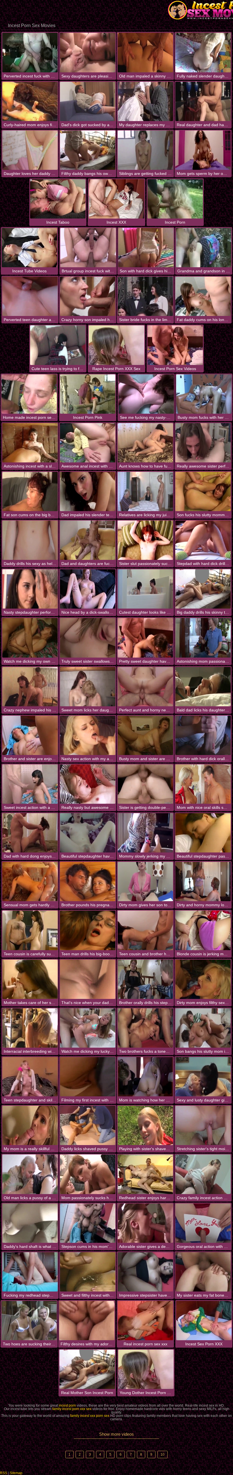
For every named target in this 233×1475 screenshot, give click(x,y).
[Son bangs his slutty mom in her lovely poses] (203, 1028)
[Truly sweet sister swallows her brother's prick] (87, 637)
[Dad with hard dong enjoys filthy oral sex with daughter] (30, 832)
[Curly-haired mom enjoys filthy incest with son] (30, 101)
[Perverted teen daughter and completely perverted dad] (30, 296)
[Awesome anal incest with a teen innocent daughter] (87, 442)
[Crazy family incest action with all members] (203, 1174)
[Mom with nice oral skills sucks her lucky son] (203, 784)
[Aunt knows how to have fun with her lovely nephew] (145, 442)
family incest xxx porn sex (89, 1416)
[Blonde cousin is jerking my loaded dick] (203, 930)
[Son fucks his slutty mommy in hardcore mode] (203, 491)
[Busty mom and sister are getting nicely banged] (145, 735)
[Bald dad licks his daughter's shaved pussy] (203, 686)
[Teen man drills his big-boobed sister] (87, 930)
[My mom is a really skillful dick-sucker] (30, 1125)
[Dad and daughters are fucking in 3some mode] (87, 540)
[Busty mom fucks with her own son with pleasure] (204, 394)
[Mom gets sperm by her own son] (203, 150)
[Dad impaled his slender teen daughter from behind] (87, 491)
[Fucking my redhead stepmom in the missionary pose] (30, 1272)
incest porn (67, 1405)
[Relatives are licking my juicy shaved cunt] (145, 491)
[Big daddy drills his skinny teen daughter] (203, 589)
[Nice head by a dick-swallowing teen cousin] (87, 589)
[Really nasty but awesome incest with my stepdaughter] (87, 784)
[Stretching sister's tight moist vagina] (203, 1125)
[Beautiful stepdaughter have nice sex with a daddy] (87, 832)
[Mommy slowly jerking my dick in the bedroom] (145, 832)
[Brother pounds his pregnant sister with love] (87, 881)
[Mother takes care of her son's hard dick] (30, 979)
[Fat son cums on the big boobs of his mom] (30, 491)
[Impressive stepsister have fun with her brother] (145, 1272)
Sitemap (16, 1473)
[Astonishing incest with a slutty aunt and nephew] (30, 442)
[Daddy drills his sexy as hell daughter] (30, 540)
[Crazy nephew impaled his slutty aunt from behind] (30, 686)
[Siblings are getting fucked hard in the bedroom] (145, 150)
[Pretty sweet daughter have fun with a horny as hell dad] (145, 637)
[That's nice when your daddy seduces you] (87, 979)
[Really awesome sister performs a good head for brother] (203, 442)
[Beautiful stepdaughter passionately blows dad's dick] (203, 832)
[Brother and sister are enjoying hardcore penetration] (30, 735)
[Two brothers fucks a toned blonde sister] (145, 1028)
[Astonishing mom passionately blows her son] (203, 637)
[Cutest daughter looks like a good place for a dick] (145, 589)
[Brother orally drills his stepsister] (145, 979)
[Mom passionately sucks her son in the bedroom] (87, 1174)
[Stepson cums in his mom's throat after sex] (87, 1223)
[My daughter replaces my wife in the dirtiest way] (145, 101)
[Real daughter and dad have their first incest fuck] (203, 101)
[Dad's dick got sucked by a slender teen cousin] (87, 101)
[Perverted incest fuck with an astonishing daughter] (30, 52)
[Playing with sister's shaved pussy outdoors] (145, 1125)
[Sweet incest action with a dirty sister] (30, 784)
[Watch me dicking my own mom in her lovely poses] (30, 637)
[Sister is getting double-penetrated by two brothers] (145, 784)
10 (163, 1454)
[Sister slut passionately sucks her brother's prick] (145, 540)
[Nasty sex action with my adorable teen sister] (87, 735)
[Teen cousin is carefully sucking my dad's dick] (30, 930)
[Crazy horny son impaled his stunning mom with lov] (87, 296)
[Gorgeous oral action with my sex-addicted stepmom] (203, 1223)
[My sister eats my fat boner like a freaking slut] (203, 1272)
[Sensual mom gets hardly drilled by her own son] (30, 881)
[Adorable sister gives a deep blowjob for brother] (145, 1223)
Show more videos (116, 1434)
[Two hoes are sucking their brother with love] (29, 1320)
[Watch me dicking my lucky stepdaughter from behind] (87, 1028)
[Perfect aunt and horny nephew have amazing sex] (145, 686)
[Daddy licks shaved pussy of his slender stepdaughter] (87, 1125)
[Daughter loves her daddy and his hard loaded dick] (30, 150)
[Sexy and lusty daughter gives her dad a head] (203, 1076)
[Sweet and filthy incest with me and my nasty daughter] (87, 1272)
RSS (3, 1473)
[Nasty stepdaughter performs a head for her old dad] (30, 589)
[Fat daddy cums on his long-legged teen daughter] (203, 296)
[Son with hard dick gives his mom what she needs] (146, 247)
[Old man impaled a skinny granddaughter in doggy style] (145, 52)
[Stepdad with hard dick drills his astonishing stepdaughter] (203, 540)
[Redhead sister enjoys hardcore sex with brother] (145, 1174)
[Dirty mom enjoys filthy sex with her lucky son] (203, 979)
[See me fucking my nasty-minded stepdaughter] (146, 394)
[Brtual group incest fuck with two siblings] (88, 247)
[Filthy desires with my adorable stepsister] (87, 1320)
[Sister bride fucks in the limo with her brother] (145, 296)
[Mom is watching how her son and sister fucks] (145, 1076)
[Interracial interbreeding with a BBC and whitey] (30, 1028)
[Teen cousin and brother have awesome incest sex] (145, 930)
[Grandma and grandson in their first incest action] (203, 247)
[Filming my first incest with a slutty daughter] (87, 1076)
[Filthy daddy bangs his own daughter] (87, 150)
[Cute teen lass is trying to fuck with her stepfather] (58, 345)
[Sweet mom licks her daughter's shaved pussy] (87, 686)
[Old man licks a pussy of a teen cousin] (30, 1174)
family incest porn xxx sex (71, 1409)
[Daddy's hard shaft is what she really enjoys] (30, 1223)
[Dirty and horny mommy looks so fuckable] (203, 881)
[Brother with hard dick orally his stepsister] (203, 735)
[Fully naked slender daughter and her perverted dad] (203, 52)
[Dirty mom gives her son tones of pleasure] (145, 881)
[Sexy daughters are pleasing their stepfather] (87, 52)
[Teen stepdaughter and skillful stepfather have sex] (30, 1076)
